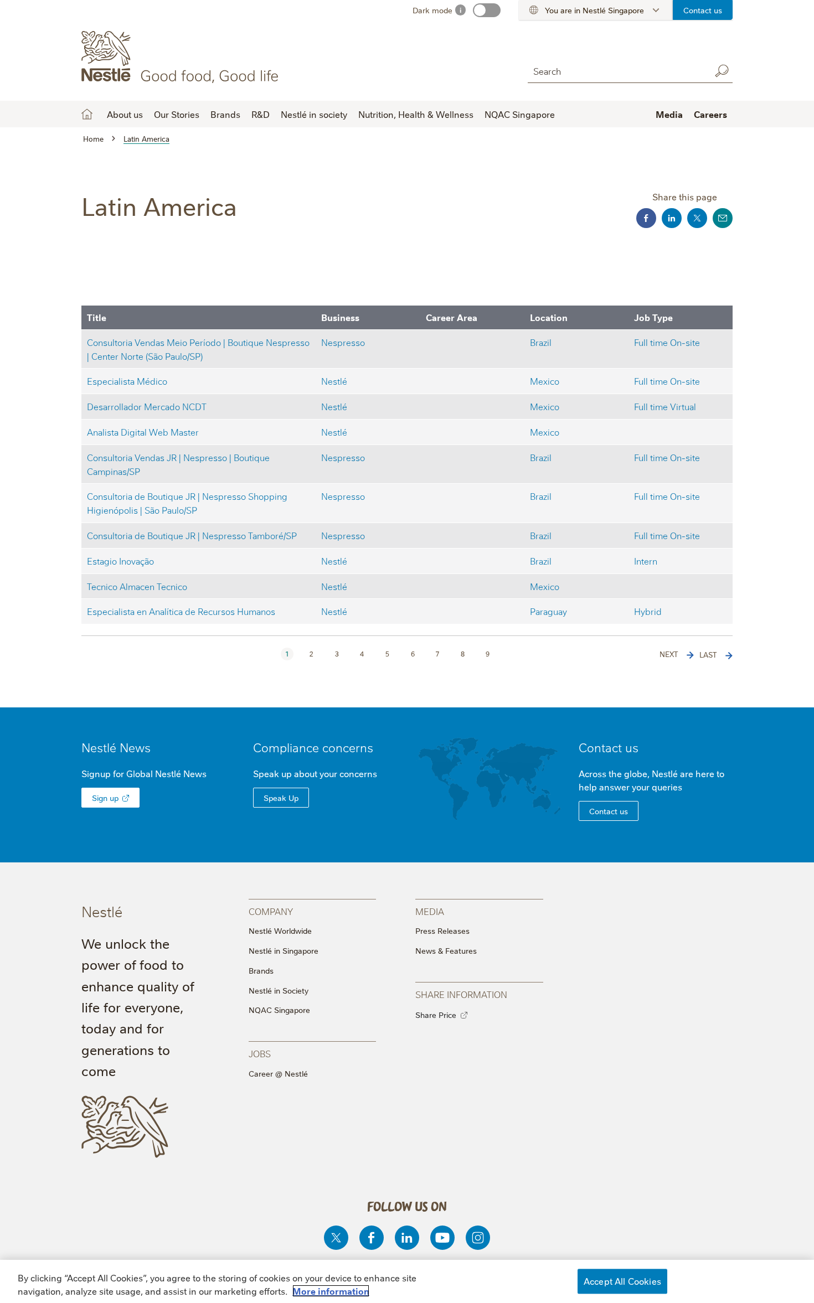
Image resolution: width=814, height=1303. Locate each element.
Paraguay (548, 610)
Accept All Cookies (622, 1281)
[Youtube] (442, 1238)
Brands (261, 970)
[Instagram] (478, 1238)
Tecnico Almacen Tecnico (137, 586)
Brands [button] (225, 114)
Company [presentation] (271, 910)
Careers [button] (710, 114)
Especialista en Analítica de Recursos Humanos (181, 610)
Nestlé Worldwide (280, 930)
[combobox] (616, 70)
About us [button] (125, 114)
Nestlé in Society (278, 990)
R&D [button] (260, 114)
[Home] (181, 57)
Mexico (544, 380)
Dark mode (432, 10)
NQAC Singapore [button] (520, 114)
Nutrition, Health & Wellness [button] (415, 114)
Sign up (105, 798)
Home (86, 114)
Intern (645, 560)
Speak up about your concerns (315, 773)
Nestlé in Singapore (283, 950)
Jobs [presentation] (260, 1053)
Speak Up (281, 798)
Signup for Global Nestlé (144, 773)
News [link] (135, 747)
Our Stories (176, 114)
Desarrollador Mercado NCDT (147, 406)
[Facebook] (371, 1238)
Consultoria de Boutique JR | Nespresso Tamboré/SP (192, 535)
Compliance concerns (313, 747)
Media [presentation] (429, 910)
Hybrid (648, 610)
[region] (407, 1281)
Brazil (541, 341)
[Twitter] (336, 1238)
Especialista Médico (127, 380)
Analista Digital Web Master (143, 431)
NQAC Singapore (279, 1010)
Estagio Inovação (120, 560)
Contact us (702, 10)
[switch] (487, 10)
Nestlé (334, 380)
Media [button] (669, 114)
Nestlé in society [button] (314, 114)
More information (330, 1291)
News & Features (446, 950)
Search (721, 71)
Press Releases (442, 930)
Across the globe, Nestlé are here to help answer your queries (651, 780)
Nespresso (343, 341)
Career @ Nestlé (278, 1073)
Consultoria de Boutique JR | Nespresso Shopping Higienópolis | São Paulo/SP (187, 502)
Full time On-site (667, 341)
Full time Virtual (665, 406)
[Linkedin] (407, 1238)
